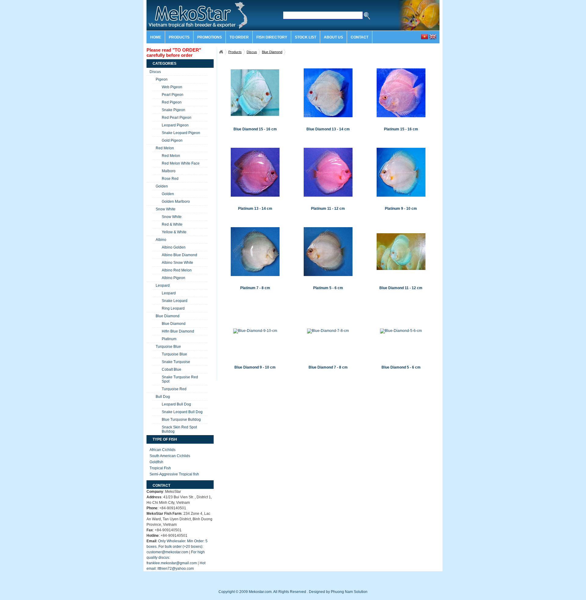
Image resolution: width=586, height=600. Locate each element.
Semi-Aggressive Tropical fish (174, 474)
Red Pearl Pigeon (176, 117)
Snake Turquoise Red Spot (180, 379)
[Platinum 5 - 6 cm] (328, 251)
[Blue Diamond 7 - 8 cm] (328, 330)
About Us (333, 37)
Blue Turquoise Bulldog (181, 419)
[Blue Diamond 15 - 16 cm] (255, 92)
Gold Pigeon (172, 140)
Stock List (305, 37)
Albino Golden (174, 247)
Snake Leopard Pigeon (181, 133)
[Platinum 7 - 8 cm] (255, 251)
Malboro (168, 171)
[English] (432, 39)
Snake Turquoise (176, 362)
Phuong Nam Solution (349, 592)
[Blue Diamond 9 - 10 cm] (255, 330)
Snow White (165, 209)
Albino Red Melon (177, 270)
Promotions (209, 37)
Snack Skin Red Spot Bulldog (179, 429)
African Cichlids (162, 450)
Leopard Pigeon (175, 125)
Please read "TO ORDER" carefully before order (173, 52)
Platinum (169, 339)
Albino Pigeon (173, 278)
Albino (161, 240)
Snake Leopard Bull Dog (182, 412)
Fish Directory (271, 37)
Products (179, 37)
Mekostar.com (221, 51)
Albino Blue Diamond (179, 255)
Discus (252, 52)
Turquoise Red (174, 389)
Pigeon (162, 79)
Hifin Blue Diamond (178, 331)
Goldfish (156, 462)
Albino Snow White (177, 262)
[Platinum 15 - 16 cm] (401, 92)
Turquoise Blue (168, 346)
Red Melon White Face (181, 163)
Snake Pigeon (173, 110)
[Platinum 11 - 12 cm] (328, 172)
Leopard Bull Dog (176, 404)
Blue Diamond (272, 52)
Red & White (172, 224)
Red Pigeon (172, 102)
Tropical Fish (160, 468)
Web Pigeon (172, 87)
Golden (162, 186)
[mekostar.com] (192, 29)
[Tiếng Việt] (424, 39)
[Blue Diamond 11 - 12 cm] (401, 251)
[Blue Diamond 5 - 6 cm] (401, 330)
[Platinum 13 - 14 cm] (255, 172)
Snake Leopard (174, 301)
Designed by (319, 592)
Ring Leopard (173, 308)
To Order (239, 37)
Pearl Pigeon (172, 95)
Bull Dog (163, 397)
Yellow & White (174, 232)
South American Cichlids (170, 456)
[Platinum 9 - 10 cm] (401, 172)
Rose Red (170, 178)
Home (155, 37)
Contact (359, 37)
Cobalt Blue (171, 369)
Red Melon (165, 148)
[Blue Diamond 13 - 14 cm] (328, 92)
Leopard (163, 285)
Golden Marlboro (176, 201)
